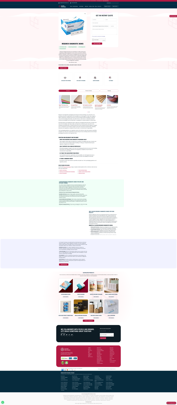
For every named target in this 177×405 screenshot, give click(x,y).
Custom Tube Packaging (110, 384)
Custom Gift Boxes (75, 382)
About (93, 6)
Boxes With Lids (74, 376)
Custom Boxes (111, 397)
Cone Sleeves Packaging (76, 378)
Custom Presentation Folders (76, 383)
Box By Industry (75, 6)
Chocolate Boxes (97, 377)
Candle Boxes (97, 376)
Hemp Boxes (97, 397)
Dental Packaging (63, 173)
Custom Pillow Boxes (109, 382)
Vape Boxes (108, 400)
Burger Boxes (88, 396)
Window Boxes (75, 396)
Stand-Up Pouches (88, 400)
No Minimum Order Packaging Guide (68, 395)
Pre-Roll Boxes (102, 397)
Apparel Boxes (93, 400)
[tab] (68, 91)
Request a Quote (63, 67)
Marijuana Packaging (86, 387)
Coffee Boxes (63, 378)
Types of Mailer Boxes (102, 396)
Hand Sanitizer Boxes (83, 170)
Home (71, 6)
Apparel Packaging (109, 395)
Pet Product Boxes (78, 397)
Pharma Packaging (67, 167)
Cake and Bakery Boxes (80, 400)
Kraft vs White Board (90, 403)
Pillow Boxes (83, 397)
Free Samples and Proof (78, 395)
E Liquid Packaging (75, 386)
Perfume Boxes (108, 387)
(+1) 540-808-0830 (74, 2)
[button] (85, 14)
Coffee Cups (92, 396)
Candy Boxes (69, 400)
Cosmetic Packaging (98, 378)
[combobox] (112, 3)
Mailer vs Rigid (77, 403)
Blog (96, 6)
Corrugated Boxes (86, 378)
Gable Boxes (71, 396)
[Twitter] (67, 335)
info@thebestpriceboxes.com (64, 2)
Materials (86, 6)
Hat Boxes (84, 396)
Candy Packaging (109, 376)
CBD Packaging (85, 377)
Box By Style (81, 6)
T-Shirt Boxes (80, 396)
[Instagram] (70, 335)
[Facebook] (62, 335)
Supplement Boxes (103, 400)
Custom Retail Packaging (110, 383)
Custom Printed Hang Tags (87, 383)
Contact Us (99, 6)
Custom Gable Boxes (64, 382)
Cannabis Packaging (64, 377)
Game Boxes (97, 386)
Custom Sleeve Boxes (75, 384)
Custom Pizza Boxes (64, 383)
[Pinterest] (72, 335)
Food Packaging (91, 395)
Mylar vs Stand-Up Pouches (98, 403)
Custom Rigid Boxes (64, 384)
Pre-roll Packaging (75, 388)
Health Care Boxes (63, 170)
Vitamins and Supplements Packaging (67, 171)
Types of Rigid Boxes (89, 397)
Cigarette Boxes (108, 377)
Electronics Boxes (72, 397)
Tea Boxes (93, 397)
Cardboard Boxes (75, 377)
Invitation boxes (63, 387)
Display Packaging (64, 386)
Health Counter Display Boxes (84, 171)
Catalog (90, 6)
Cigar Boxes (106, 397)
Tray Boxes (62, 390)
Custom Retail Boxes (98, 383)
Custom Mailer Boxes (86, 382)
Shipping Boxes (85, 388)
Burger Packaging (86, 376)
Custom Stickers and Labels (87, 384)
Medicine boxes (82, 173)
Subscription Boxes (109, 388)
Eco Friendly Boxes (86, 386)
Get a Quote (65, 296)
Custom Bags (108, 378)
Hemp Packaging (108, 386)
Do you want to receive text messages (99, 36)
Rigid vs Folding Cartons (83, 403)
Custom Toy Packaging (98, 384)
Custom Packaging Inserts (99, 382)
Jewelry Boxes (98, 400)
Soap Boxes (96, 388)
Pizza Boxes (68, 397)
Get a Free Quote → (106, 0)
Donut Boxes (96, 396)
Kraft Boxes (74, 387)
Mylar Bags (96, 387)
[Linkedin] (64, 335)
